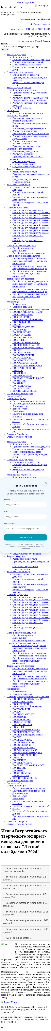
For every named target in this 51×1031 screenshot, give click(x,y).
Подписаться (25, 537)
